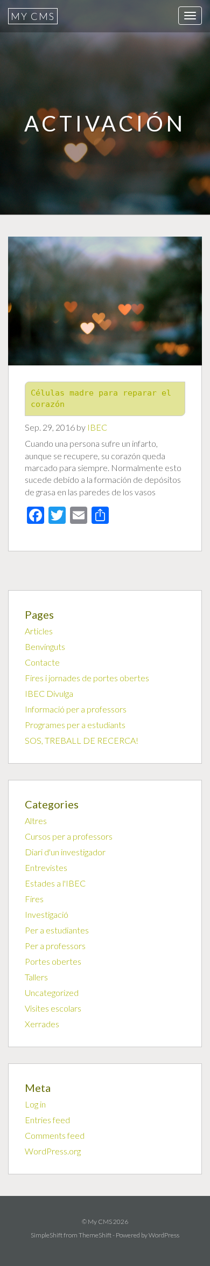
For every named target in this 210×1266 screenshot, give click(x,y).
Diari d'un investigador (65, 852)
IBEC (97, 427)
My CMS (33, 16)
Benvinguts (45, 646)
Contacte (42, 662)
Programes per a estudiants (75, 725)
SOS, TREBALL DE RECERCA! (81, 740)
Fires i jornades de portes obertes (87, 678)
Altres (36, 820)
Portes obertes (53, 961)
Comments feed (55, 1135)
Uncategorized (52, 992)
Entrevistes (46, 867)
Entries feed (47, 1120)
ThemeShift (95, 1235)
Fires (34, 899)
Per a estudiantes (57, 930)
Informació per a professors (76, 709)
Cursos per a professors (69, 836)
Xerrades (42, 1024)
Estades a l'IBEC (55, 883)
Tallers (36, 977)
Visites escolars (53, 1008)
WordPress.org (53, 1151)
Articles (39, 631)
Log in (35, 1104)
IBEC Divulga (49, 693)
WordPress (164, 1235)
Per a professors (55, 945)
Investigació (46, 914)
